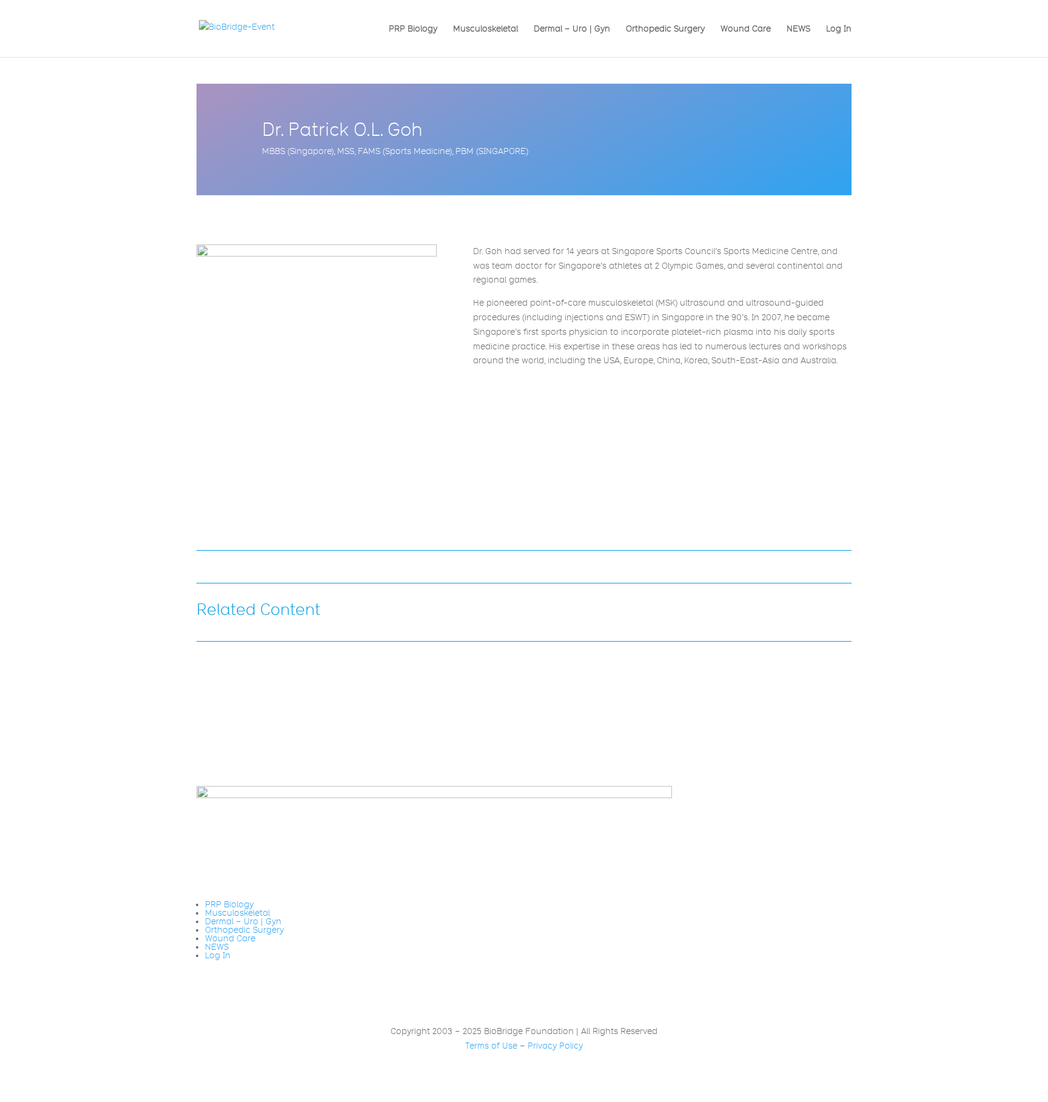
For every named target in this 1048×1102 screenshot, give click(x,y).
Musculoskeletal (485, 28)
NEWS (798, 28)
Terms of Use (491, 1045)
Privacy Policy (555, 1045)
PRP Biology (413, 28)
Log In (839, 28)
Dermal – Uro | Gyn (572, 28)
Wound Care (745, 28)
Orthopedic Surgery (665, 28)
